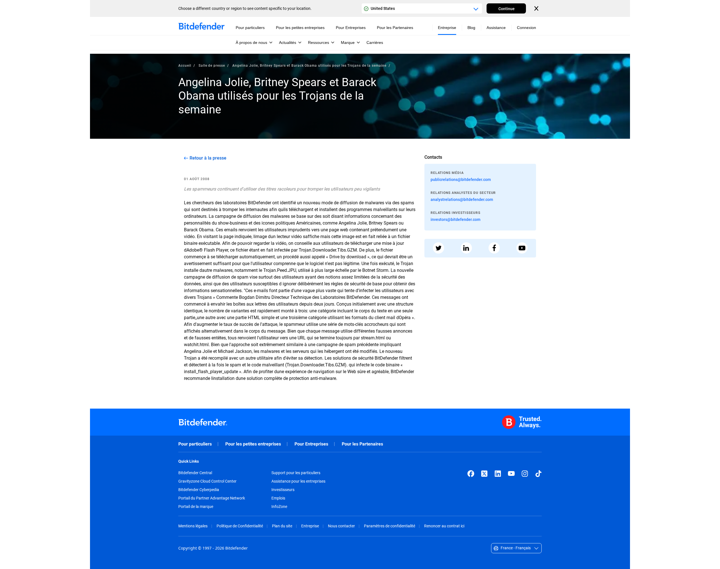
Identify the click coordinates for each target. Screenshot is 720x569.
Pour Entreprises (311, 444)
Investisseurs (282, 489)
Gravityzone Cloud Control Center (207, 481)
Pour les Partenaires (362, 444)
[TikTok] (538, 473)
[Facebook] (470, 473)
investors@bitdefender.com (455, 219)
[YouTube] (511, 473)
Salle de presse (212, 65)
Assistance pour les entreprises (298, 481)
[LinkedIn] (497, 473)
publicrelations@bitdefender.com (461, 179)
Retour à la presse (208, 158)
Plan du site (282, 525)
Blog (471, 27)
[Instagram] (524, 473)
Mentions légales (193, 525)
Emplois (278, 498)
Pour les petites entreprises (253, 444)
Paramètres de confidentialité (389, 525)
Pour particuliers (195, 444)
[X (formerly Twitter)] (484, 473)
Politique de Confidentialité (240, 525)
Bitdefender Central (195, 472)
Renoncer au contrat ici (444, 525)
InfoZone (279, 506)
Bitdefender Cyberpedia (198, 489)
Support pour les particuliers (295, 472)
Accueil (184, 65)
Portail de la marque (195, 506)
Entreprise (310, 525)
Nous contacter (341, 525)
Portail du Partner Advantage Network (211, 498)
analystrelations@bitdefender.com (462, 199)
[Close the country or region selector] (536, 8)
